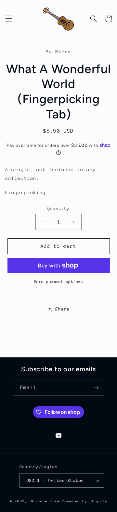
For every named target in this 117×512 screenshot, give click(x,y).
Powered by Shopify (84, 501)
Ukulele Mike (45, 501)
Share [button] (62, 308)
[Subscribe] (96, 388)
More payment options (58, 281)
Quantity (58, 208)
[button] (8, 18)
